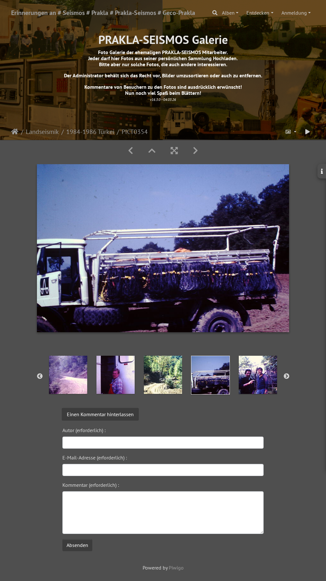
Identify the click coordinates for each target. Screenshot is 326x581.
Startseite (14, 131)
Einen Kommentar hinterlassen (100, 414)
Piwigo (176, 567)
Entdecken (257, 13)
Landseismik (42, 132)
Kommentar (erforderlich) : (90, 485)
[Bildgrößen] (291, 131)
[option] (68, 375)
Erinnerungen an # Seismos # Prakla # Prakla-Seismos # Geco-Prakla (103, 13)
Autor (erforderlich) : (84, 430)
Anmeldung (294, 13)
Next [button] (286, 376)
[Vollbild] (174, 150)
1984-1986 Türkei (90, 132)
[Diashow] (307, 131)
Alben (228, 13)
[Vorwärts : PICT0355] (195, 150)
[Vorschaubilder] (152, 150)
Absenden (77, 545)
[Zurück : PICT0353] (130, 150)
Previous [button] (40, 376)
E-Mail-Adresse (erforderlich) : (94, 457)
